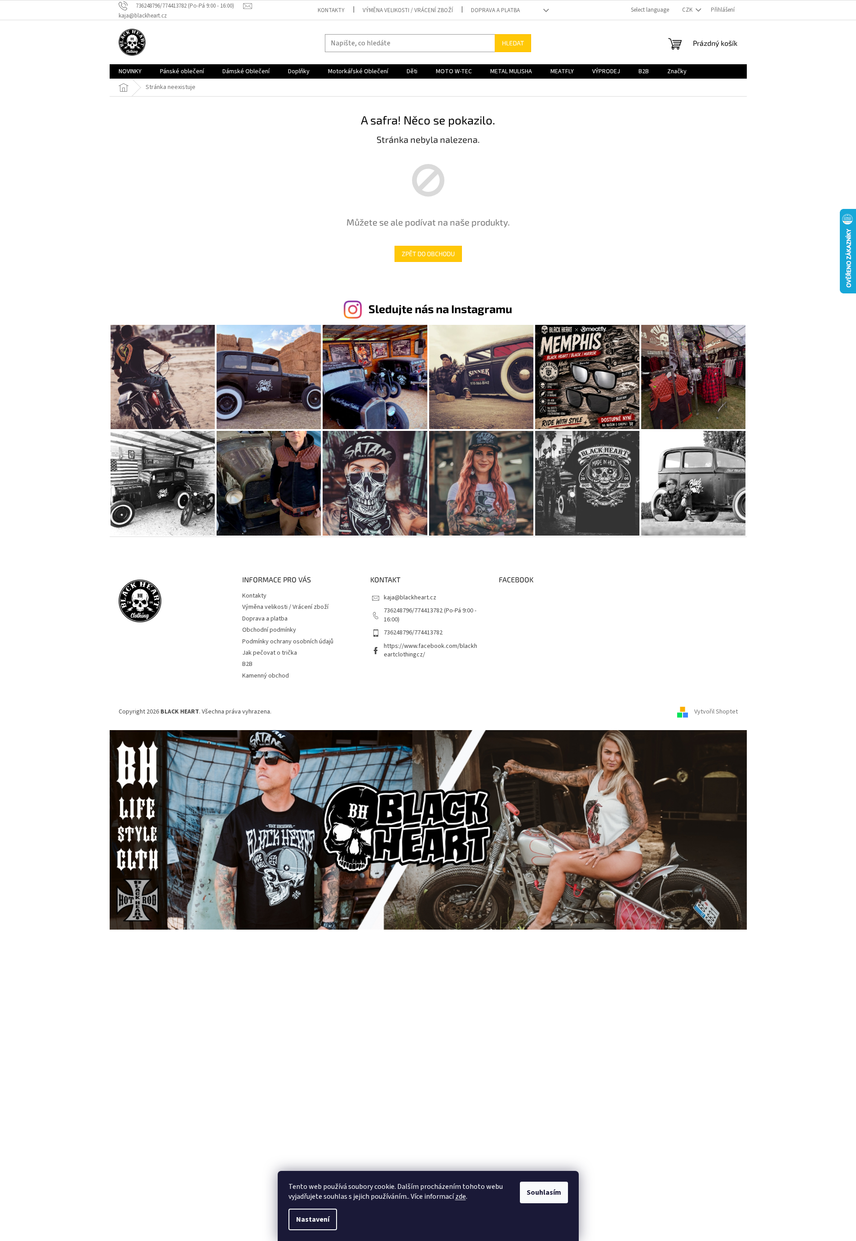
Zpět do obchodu (428, 253)
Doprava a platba (495, 10)
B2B (247, 664)
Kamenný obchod (265, 675)
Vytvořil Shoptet (716, 711)
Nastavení (312, 1219)
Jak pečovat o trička (269, 652)
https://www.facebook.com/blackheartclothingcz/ (430, 650)
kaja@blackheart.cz (410, 597)
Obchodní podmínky (269, 629)
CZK (688, 10)
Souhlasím (544, 1192)
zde (460, 1196)
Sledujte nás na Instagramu (440, 308)
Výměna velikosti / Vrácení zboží (408, 10)
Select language (650, 10)
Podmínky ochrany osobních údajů (287, 641)
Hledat (513, 43)
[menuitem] (130, 71)
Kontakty (331, 10)
